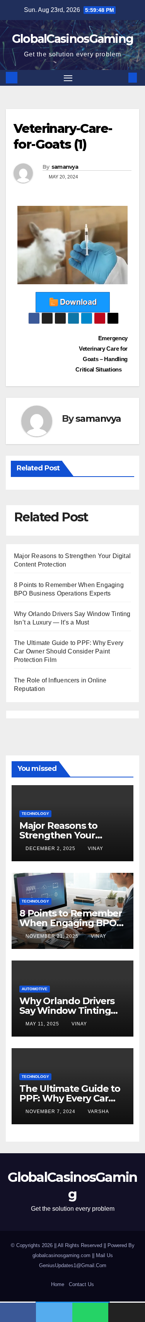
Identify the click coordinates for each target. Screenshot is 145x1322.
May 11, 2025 (43, 1024)
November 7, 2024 (51, 1111)
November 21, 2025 (53, 936)
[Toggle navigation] (68, 78)
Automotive (35, 989)
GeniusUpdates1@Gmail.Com (72, 1265)
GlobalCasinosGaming (72, 39)
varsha (98, 1111)
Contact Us (81, 1284)
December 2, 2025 (51, 848)
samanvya (64, 166)
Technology (35, 813)
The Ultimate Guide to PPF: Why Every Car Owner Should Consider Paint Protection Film (68, 651)
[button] (121, 77)
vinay (95, 848)
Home (57, 1284)
